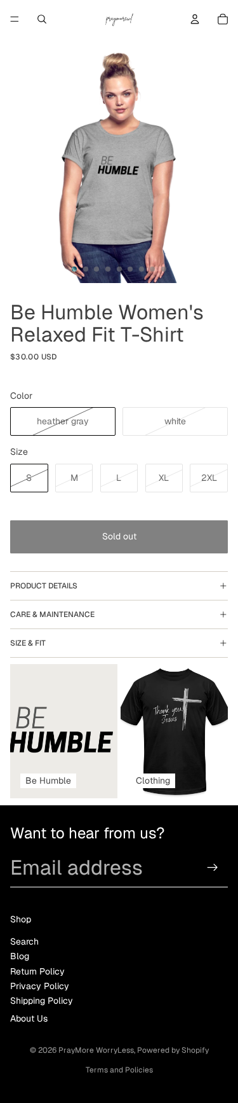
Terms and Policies (119, 1070)
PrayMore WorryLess (96, 1050)
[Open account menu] (195, 19)
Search (24, 941)
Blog (19, 956)
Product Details (43, 586)
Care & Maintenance (52, 614)
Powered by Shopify (173, 1050)
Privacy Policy (39, 986)
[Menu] (14, 19)
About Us (29, 1018)
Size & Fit (28, 643)
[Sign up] (213, 867)
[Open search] (42, 19)
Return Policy (37, 971)
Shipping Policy (41, 1000)
